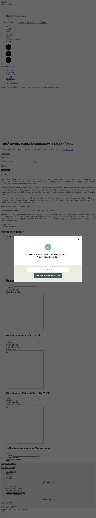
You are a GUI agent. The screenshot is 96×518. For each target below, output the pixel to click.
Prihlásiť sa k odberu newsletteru (48, 276)
